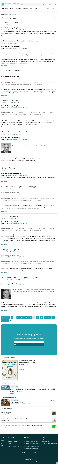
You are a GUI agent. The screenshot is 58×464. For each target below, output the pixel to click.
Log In (44, 8)
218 (41, 317)
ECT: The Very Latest (9, 216)
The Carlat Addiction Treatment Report (32, 443)
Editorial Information (13, 30)
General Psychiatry (14, 386)
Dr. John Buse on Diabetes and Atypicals (16, 132)
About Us (3, 440)
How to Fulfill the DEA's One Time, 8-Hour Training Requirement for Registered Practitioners (21, 425)
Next (10, 320)
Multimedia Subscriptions (13, 441)
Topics (6, 14)
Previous (4, 317)
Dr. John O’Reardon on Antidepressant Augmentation (21, 277)
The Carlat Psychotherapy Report (31, 448)
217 (37, 317)
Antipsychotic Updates (9, 100)
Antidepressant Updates (10, 250)
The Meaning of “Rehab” (10, 22)
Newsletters (25, 8)
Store (6, 8)
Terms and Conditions (12, 458)
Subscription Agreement (28, 458)
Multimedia (18, 8)
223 (7, 320)
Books (9, 443)
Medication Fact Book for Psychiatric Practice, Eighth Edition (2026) (27, 362)
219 (45, 317)
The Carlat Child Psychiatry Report (31, 441)
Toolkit (32, 8)
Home (3, 8)
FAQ (1, 443)
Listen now (52, 400)
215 (30, 317)
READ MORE (22, 369)
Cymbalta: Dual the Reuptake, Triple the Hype (18, 187)
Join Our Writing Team (6, 412)
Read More (4, 35)
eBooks (9, 445)
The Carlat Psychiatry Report (30, 439)
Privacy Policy (20, 458)
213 (22, 317)
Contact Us (3, 445)
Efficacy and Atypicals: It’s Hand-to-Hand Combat (20, 41)
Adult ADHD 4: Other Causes (21, 403)
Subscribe (52, 8)
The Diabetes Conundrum (11, 71)
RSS (55, 17)
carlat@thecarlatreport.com (47, 439)
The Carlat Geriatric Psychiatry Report (31, 446)
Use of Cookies (37, 458)
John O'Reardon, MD (15, 279)
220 (49, 317)
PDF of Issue (23, 30)
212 (18, 317)
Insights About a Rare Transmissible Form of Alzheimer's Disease (15, 418)
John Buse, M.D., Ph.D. (15, 134)
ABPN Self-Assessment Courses (15, 446)
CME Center (12, 8)
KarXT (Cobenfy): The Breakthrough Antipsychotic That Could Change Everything (32, 390)
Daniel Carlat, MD (14, 43)
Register (48, 8)
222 (3, 320)
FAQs (36, 8)
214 (26, 317)
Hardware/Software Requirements (50, 458)
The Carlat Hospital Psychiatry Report (31, 445)
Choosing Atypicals (8, 168)
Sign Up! (16, 344)
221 (53, 317)
